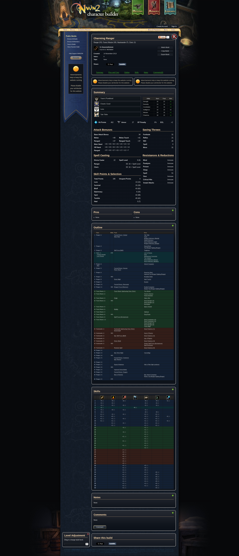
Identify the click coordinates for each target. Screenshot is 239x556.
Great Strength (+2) (149, 300)
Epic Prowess (117, 359)
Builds (72, 30)
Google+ (114, 549)
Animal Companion (149, 264)
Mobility (116, 309)
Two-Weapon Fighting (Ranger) (152, 248)
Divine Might (117, 279)
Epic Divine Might (118, 353)
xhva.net (89, 549)
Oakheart (146, 312)
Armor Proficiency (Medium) (151, 261)
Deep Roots (147, 314)
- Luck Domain (100, 256)
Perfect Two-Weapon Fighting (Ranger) (154, 376)
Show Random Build (73, 47)
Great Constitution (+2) (150, 319)
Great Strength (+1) (149, 302)
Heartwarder (121, 42)
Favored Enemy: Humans (120, 268)
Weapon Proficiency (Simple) (151, 243)
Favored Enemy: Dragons (120, 372)
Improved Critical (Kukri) (120, 369)
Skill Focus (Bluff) (118, 250)
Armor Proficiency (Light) (150, 242)
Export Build (165, 54)
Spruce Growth (148, 306)
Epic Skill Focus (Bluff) (120, 335)
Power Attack (117, 270)
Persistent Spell (118, 348)
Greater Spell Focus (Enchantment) (153, 343)
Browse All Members (73, 41)
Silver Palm (117, 236)
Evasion (146, 282)
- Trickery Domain (101, 254)
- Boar (97, 265)
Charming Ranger (84, 30)
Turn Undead (147, 258)
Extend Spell (117, 330)
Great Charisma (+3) (149, 341)
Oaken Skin (147, 298)
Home (65, 30)
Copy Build (165, 51)
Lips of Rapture (148, 338)
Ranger (96, 42)
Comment (99, 527)
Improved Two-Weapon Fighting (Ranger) (155, 274)
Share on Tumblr (122, 64)
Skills (137, 72)
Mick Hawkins (76, 549)
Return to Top (165, 210)
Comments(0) (158, 72)
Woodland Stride (148, 276)
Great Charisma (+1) (149, 329)
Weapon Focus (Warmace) (121, 287)
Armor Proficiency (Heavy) (151, 259)
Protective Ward (148, 272)
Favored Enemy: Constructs (121, 357)
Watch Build (165, 47)
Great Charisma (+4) (149, 348)
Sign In (174, 26)
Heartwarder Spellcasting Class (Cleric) (124, 329)
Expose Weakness (119, 364)
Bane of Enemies (118, 374)
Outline (126, 72)
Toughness (147, 250)
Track (145, 236)
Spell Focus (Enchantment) (121, 317)
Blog (166, 30)
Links (173, 30)
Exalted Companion (149, 287)
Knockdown (147, 304)
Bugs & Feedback (154, 30)
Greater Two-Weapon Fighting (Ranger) (154, 288)
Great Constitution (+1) (150, 321)
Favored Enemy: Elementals (121, 284)
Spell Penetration (148, 345)
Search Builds (71, 44)
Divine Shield (117, 341)
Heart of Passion (148, 333)
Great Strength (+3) (149, 324)
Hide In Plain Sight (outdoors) (151, 364)
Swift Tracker (147, 279)
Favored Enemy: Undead (120, 235)
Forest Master (108, 42)
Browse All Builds (72, 39)
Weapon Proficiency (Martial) (151, 238)
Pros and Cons (113, 72)
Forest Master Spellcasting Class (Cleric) (125, 291)
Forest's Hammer (148, 294)
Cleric (131, 42)
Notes (146, 72)
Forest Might (147, 326)
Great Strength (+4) (149, 323)
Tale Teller (146, 235)
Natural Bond (147, 246)
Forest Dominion (148, 295)
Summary (99, 72)
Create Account (162, 26)
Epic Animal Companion (150, 374)
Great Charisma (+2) (149, 335)
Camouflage (147, 353)
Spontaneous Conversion (150, 256)
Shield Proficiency (148, 240)
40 (87, 544)
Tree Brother (147, 291)
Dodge (116, 298)
